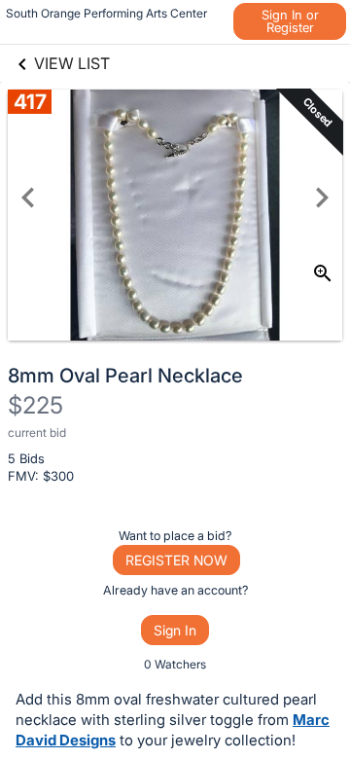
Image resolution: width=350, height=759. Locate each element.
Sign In (175, 630)
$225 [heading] (35, 405)
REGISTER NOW (176, 560)
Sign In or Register (290, 21)
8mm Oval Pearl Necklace (125, 375)
